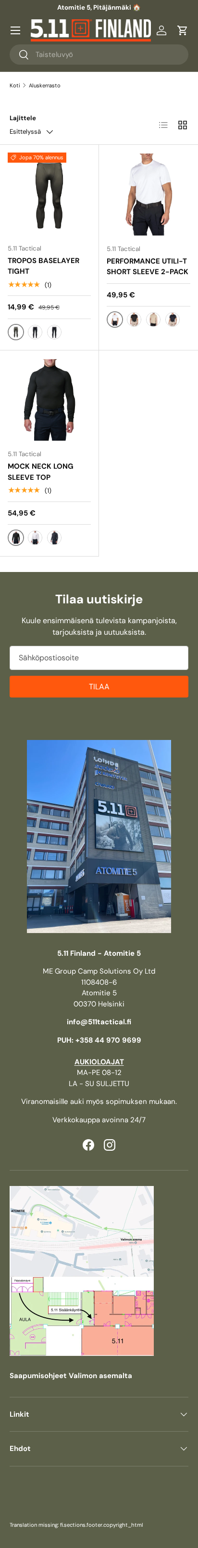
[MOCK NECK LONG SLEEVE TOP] (49, 400)
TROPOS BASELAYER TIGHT (43, 266)
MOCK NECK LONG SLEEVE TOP (41, 471)
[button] (182, 30)
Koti (15, 85)
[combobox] (99, 54)
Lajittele (23, 118)
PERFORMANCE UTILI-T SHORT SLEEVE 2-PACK (147, 266)
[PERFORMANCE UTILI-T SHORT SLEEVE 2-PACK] (148, 195)
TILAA (99, 687)
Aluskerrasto (45, 85)
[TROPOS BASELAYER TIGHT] (49, 194)
